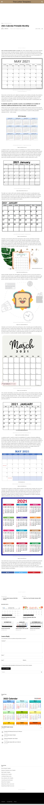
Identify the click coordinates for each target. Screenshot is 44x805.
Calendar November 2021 (5, 628)
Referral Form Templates (5, 781)
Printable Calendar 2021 (8, 23)
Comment (3, 640)
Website (24, 660)
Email (2, 660)
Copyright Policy (9, 801)
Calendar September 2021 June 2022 (22, 628)
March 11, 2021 (13, 28)
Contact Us (3, 801)
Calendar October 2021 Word (35, 628)
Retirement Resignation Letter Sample (11, 738)
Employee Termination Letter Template (8, 770)
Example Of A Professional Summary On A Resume (13, 731)
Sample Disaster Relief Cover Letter (7, 785)
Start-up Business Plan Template (7, 778)
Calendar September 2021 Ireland (8, 617)
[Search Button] (41, 672)
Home (2, 23)
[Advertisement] (22, 13)
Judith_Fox (6, 28)
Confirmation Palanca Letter (6, 776)
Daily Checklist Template (5, 772)
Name (2, 655)
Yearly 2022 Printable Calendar (7, 726)
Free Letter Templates (22, 2)
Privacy (15, 801)
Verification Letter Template (6, 774)
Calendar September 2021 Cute (29, 617)
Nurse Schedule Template (6, 768)
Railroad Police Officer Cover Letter (7, 783)
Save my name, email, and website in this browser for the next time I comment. (17, 665)
